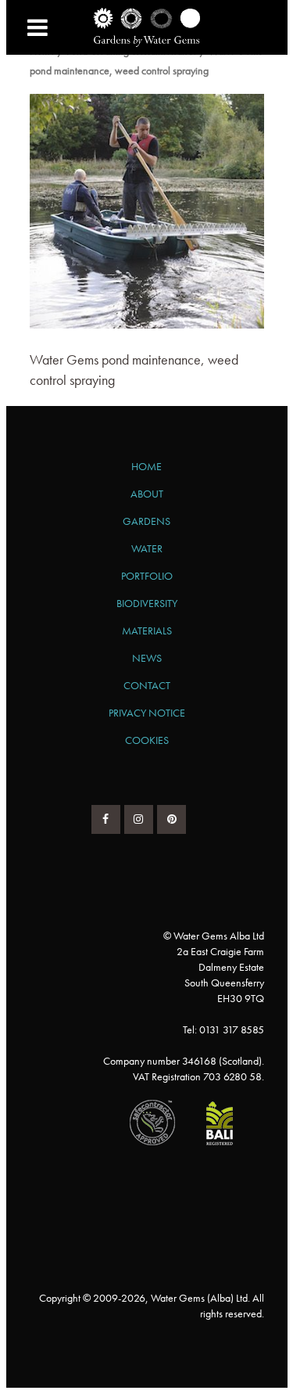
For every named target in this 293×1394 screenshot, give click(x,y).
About (146, 494)
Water (147, 548)
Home (146, 466)
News (147, 658)
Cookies (147, 740)
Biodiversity (146, 603)
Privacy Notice (147, 713)
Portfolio (147, 576)
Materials (147, 630)
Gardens (146, 521)
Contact (146, 685)
